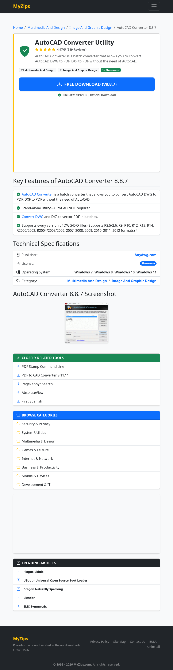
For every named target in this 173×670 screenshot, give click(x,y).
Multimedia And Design (46, 27)
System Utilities (34, 432)
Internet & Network (37, 458)
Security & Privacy (36, 424)
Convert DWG (32, 216)
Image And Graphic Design (90, 27)
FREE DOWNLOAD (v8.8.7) (90, 84)
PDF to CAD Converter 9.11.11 (45, 375)
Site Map (119, 642)
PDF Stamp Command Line (43, 366)
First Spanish (32, 401)
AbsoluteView (32, 392)
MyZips (21, 6)
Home (18, 27)
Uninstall (153, 647)
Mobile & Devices (35, 476)
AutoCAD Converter (37, 194)
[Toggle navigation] (154, 6)
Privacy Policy (99, 642)
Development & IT (36, 484)
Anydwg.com (146, 254)
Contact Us (137, 642)
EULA (153, 642)
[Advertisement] (87, 137)
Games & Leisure (35, 450)
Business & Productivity (40, 467)
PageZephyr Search (37, 384)
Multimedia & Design (38, 441)
